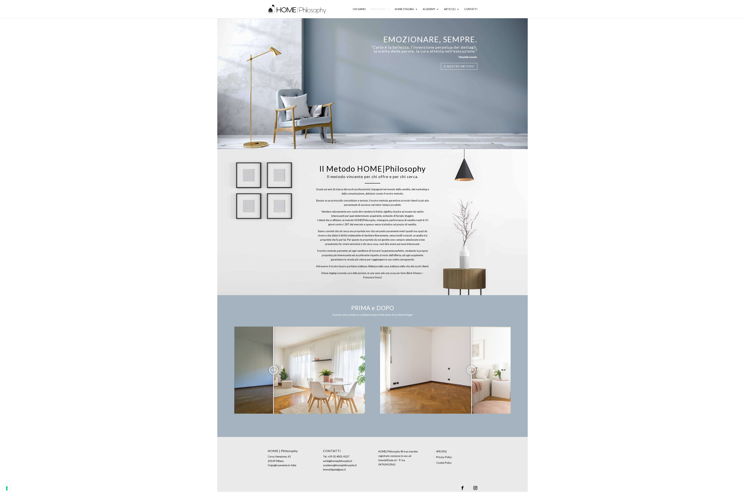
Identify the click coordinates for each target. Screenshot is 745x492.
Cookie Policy (444, 462)
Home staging (404, 9)
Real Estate (378, 9)
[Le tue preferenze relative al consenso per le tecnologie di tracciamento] (6, 488)
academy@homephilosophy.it (340, 465)
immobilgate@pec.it (334, 469)
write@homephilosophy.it (337, 461)
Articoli (450, 9)
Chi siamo (359, 9)
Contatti (470, 9)
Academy (429, 9)
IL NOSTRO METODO (459, 66)
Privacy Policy (444, 457)
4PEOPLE (441, 451)
